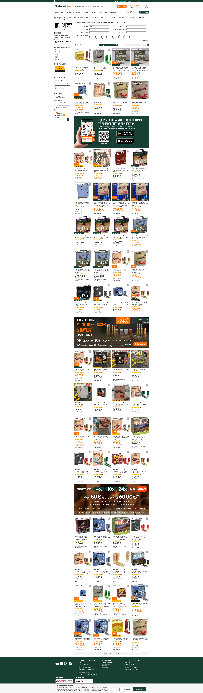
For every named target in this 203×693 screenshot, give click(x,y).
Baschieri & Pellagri (59, 53)
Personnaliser (126, 689)
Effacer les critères (143, 40)
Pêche (63, 12)
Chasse (57, 12)
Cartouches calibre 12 (112, 17)
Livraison (60, 70)
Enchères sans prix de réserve (63, 104)
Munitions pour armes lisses (97, 17)
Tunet (56, 54)
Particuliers (59, 113)
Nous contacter (145, 1)
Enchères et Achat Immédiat (63, 105)
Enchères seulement (61, 102)
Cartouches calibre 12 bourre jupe (128, 17)
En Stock (57, 73)
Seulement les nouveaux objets (60, 97)
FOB (56, 57)
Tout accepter (140, 689)
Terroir (106, 12)
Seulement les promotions (62, 88)
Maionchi (57, 59)
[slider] (54, 86)
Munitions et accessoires (81, 17)
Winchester (57, 49)
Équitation (113, 12)
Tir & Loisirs (70, 12)
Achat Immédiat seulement (63, 107)
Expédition (60, 66)
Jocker (56, 56)
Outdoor (100, 12)
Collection (79, 12)
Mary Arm (57, 51)
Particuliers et (60, 115)
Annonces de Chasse (67, 17)
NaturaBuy (57, 17)
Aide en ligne (137, 1)
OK (67, 119)
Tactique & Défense (90, 12)
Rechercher (122, 6)
